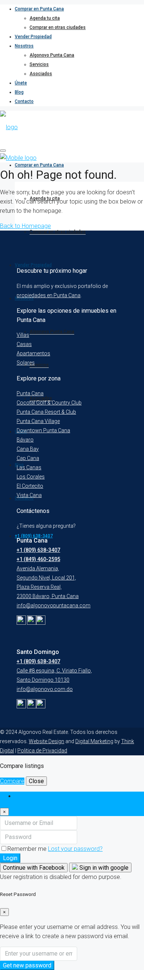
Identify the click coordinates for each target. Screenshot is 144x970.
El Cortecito (30, 486)
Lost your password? (75, 848)
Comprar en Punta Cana (39, 8)
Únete (21, 82)
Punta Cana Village (38, 421)
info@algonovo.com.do (45, 689)
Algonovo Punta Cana (52, 55)
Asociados (41, 73)
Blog (19, 92)
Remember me (27, 848)
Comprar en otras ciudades (58, 27)
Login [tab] (22, 796)
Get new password (27, 965)
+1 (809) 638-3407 (38, 550)
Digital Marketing (94, 741)
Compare (12, 781)
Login (10, 858)
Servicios (39, 64)
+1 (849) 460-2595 (38, 559)
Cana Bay (28, 449)
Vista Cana (29, 495)
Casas (24, 344)
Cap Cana (28, 458)
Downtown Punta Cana (43, 430)
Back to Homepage (25, 225)
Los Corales (31, 477)
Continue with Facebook (34, 867)
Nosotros (24, 45)
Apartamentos (33, 353)
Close (36, 781)
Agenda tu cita (45, 18)
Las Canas (29, 467)
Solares (26, 363)
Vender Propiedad (33, 36)
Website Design (46, 741)
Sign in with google (103, 867)
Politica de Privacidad (42, 750)
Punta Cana (30, 393)
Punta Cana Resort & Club (46, 412)
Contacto (24, 101)
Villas (23, 335)
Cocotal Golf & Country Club (49, 403)
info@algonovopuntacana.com (53, 605)
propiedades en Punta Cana (48, 295)
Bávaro (25, 440)
